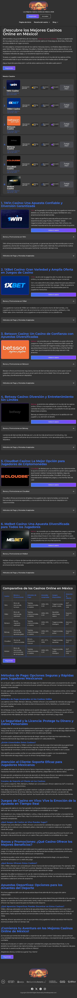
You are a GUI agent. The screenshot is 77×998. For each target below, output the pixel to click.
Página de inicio (25, 22)
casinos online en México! (47, 39)
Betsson (34, 341)
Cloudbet (34, 468)
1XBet (33, 277)
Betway (34, 404)
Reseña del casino (41, 22)
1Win (33, 210)
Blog (54, 22)
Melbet (33, 531)
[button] (42, 22)
